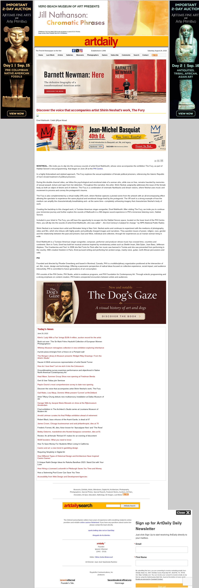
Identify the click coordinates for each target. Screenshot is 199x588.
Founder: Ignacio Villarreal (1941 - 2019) (101, 549)
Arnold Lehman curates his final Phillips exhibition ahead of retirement (67, 415)
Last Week (50, 55)
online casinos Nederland (89, 522)
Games (104, 55)
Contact (145, 55)
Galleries (69, 55)
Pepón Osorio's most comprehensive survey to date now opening (65, 384)
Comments (126, 55)
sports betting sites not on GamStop (101, 530)
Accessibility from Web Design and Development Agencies (62, 477)
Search (136, 55)
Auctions (122, 492)
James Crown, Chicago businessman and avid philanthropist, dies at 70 (68, 423)
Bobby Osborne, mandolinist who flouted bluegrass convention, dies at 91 (68, 432)
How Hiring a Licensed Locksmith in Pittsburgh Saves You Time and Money (69, 468)
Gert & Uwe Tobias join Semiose (51, 380)
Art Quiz (85, 495)
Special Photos (87, 492)
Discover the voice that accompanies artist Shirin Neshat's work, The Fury (69, 389)
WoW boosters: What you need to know (54, 440)
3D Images (109, 495)
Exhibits (84, 490)
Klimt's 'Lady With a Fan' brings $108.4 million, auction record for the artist (69, 337)
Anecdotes (77, 495)
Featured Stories (112, 492)
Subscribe (115, 55)
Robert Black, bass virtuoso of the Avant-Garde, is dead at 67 (63, 419)
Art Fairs (129, 492)
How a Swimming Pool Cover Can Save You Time (58, 472)
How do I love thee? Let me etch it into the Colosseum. (60, 366)
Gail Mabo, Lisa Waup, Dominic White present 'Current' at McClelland (67, 393)
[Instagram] (81, 52)
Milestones (97, 490)
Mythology (101, 495)
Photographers (93, 55)
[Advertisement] (134, 347)
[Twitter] (77, 52)
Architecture (114, 490)
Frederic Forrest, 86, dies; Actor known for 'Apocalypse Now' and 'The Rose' (70, 428)
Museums (80, 55)
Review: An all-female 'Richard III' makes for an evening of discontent (67, 436)
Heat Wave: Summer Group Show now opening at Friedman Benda (66, 376)
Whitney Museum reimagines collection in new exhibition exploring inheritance (70, 348)
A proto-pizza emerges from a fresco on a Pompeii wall (60, 352)
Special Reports (99, 492)
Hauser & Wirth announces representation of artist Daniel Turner (65, 362)
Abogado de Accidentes (101, 535)
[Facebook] (73, 52)
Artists (60, 55)
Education (92, 495)
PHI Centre (98, 169)
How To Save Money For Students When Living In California (63, 444)
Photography (124, 490)
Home (40, 55)
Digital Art (105, 490)
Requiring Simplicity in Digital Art (51, 452)
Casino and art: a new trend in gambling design (57, 448)
